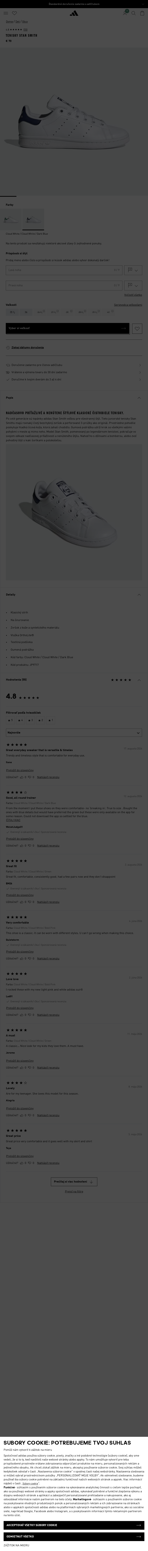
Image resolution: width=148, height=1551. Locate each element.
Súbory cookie (30, 1483)
